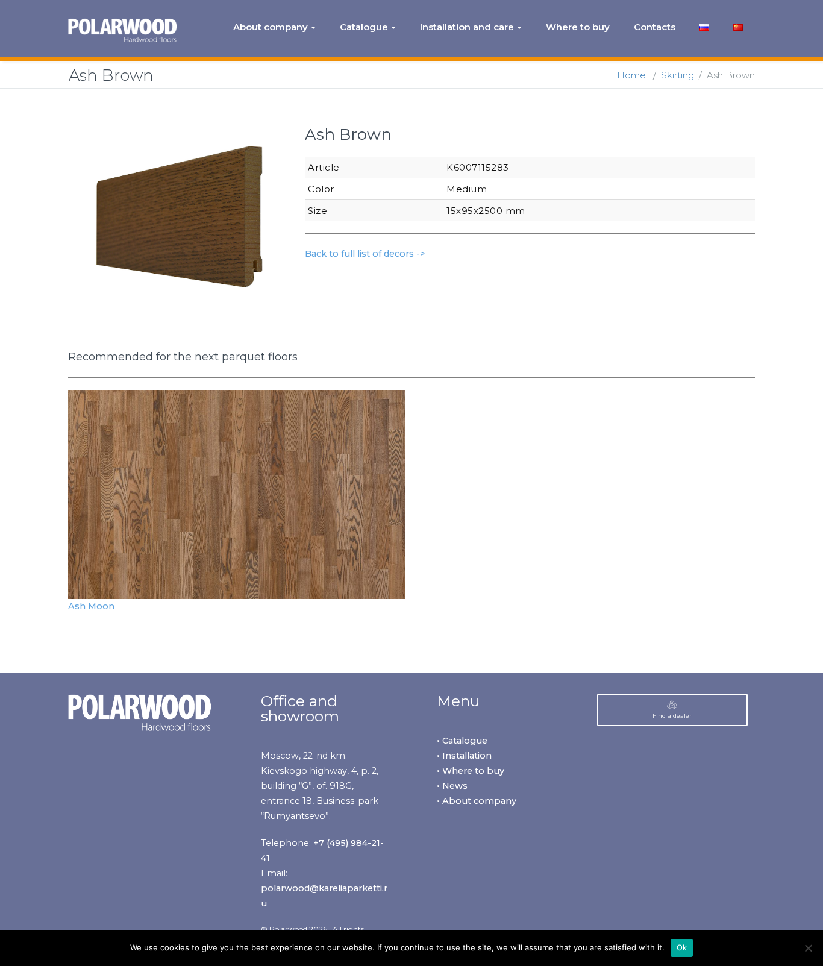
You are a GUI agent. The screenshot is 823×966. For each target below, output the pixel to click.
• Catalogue (462, 740)
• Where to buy (470, 770)
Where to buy (578, 27)
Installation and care (467, 27)
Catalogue (364, 27)
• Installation (464, 755)
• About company (476, 800)
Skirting (677, 75)
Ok (682, 947)
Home (631, 75)
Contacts (654, 27)
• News (452, 785)
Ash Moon (91, 606)
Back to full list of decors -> (365, 253)
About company (270, 27)
